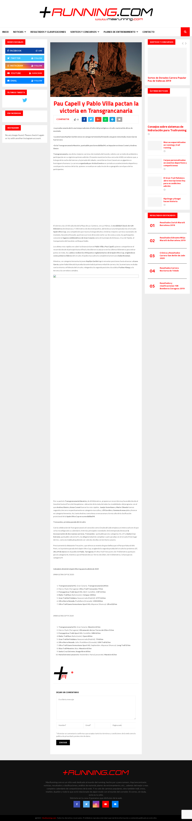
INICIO (5, 32)
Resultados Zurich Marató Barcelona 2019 (172, 224)
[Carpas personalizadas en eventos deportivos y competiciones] (155, 163)
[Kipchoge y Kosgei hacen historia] (155, 202)
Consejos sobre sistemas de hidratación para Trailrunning (167, 128)
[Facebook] (77, 804)
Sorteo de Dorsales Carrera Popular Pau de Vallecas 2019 (167, 79)
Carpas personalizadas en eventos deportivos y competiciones (175, 162)
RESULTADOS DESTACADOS (162, 215)
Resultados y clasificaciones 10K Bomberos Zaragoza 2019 (172, 285)
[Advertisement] (96, 198)
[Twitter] (86, 804)
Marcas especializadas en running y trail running (175, 145)
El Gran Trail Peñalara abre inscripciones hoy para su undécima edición (174, 182)
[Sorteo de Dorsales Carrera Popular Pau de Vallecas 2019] (167, 61)
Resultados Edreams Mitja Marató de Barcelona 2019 (172, 239)
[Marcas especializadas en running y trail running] (155, 145)
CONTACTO (148, 32)
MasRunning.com (49, 818)
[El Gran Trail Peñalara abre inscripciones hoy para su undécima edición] (155, 181)
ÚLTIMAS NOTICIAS (159, 90)
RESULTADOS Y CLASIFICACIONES (48, 32)
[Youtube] (105, 804)
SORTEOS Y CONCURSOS (83, 32)
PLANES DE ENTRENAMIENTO (119, 32)
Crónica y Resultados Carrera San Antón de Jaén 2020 (172, 255)
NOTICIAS (18, 32)
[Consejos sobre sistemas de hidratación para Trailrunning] (167, 110)
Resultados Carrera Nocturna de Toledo (169, 269)
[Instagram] (96, 804)
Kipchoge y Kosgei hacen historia (172, 200)
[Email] (115, 804)
